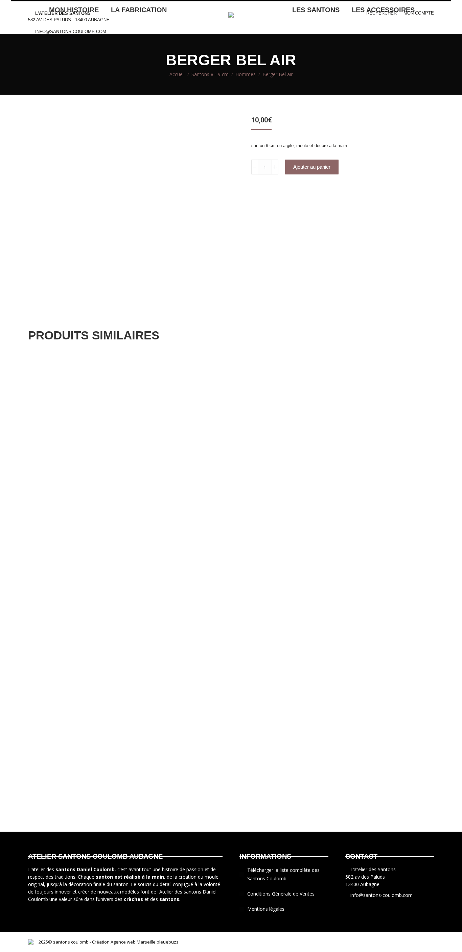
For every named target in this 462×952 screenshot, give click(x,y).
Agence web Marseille (133, 942)
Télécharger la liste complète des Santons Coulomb (283, 874)
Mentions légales (265, 909)
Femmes (37, 350)
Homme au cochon (231, 816)
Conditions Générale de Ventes (281, 893)
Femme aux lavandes (231, 731)
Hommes (38, 483)
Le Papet (231, 598)
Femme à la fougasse (231, 464)
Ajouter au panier (311, 167)
